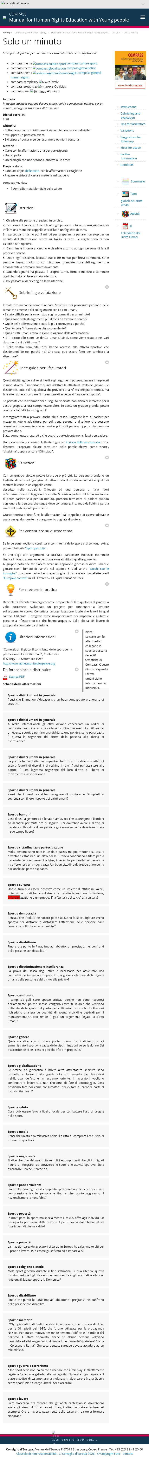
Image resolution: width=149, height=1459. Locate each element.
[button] (74, 4)
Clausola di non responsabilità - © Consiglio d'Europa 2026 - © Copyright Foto (68, 1454)
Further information (128, 156)
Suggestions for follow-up (130, 139)
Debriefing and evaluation (130, 115)
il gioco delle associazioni (83, 442)
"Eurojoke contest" (15, 578)
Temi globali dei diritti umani (132, 199)
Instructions (128, 107)
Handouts (126, 165)
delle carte (32, 171)
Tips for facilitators (132, 124)
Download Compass (130, 85)
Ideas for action (130, 147)
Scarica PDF (17, 676)
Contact (128, 1454)
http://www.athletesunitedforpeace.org (29, 663)
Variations (127, 130)
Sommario (137, 181)
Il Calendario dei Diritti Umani (130, 231)
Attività (134, 213)
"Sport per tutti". (36, 548)
